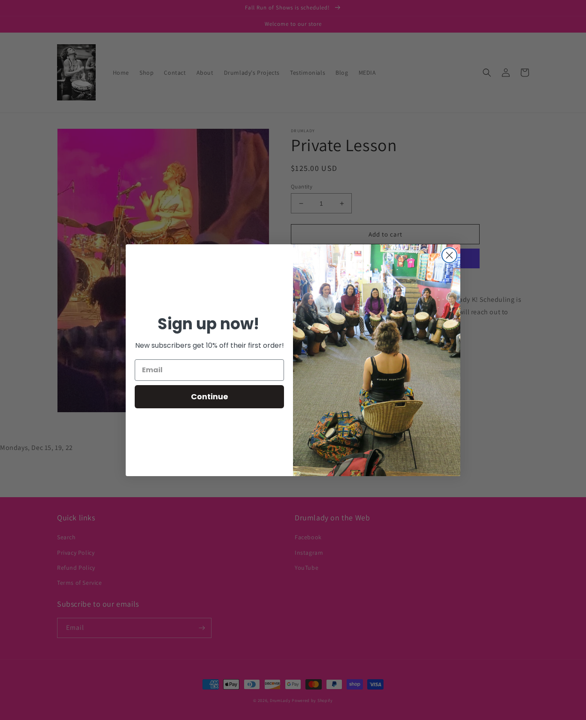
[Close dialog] (449, 255)
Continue (209, 396)
